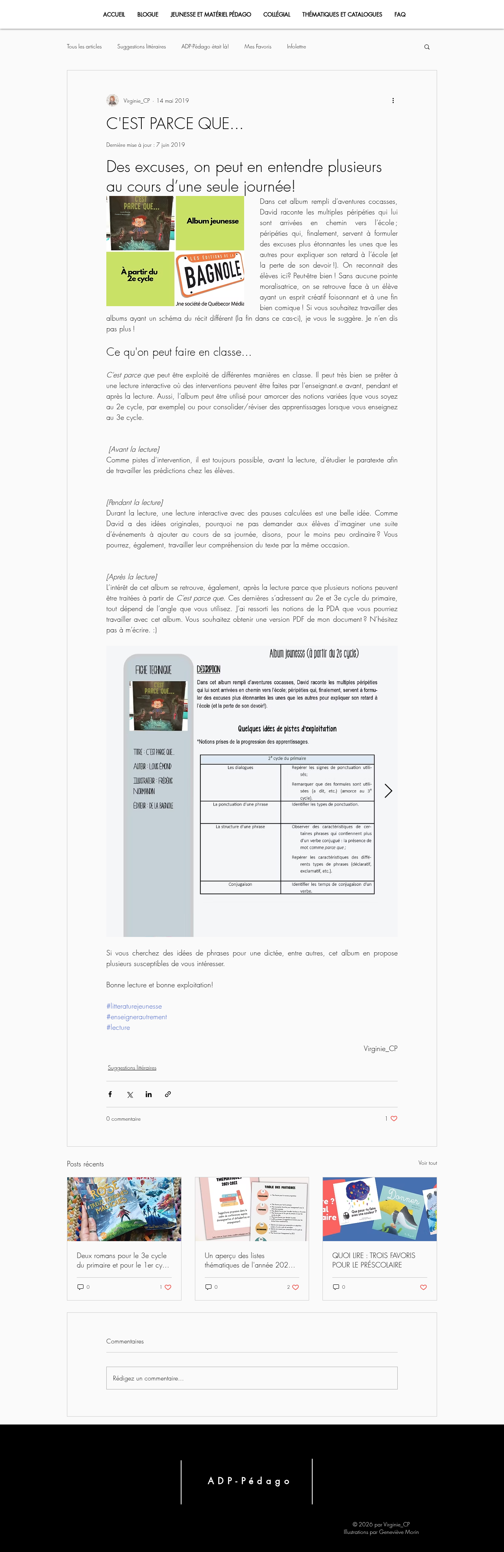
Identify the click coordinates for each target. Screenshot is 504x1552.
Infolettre (296, 46)
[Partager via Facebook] (110, 1094)
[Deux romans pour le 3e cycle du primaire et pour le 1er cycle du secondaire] (124, 1209)
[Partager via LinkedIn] (148, 1094)
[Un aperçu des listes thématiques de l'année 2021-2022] (252, 1209)
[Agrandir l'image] (252, 791)
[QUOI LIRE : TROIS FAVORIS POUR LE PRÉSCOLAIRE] (380, 1209)
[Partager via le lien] (168, 1094)
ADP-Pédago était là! (205, 46)
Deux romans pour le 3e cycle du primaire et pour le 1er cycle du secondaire (124, 1260)
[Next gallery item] (388, 791)
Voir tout (428, 1162)
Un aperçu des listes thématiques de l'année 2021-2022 (249, 1260)
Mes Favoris (258, 46)
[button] (427, 46)
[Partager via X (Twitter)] (129, 1094)
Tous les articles (84, 46)
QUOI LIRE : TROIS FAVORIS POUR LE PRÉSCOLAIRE (373, 1260)
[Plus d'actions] (393, 100)
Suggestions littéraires (141, 46)
